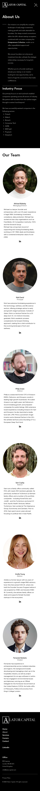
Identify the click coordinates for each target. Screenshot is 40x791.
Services (5, 735)
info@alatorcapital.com (9, 770)
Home (4, 729)
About (4, 732)
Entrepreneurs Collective (16, 42)
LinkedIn (5, 747)
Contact (5, 741)
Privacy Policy (6, 778)
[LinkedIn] (20, 241)
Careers (5, 738)
